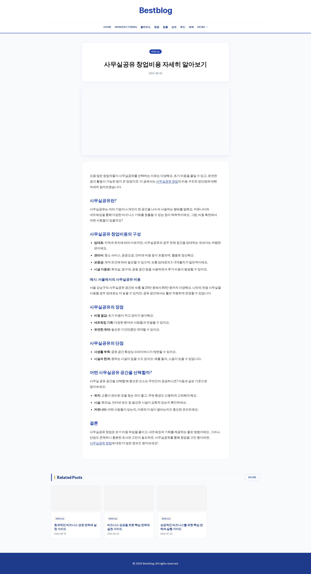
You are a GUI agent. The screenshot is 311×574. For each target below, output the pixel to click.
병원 (156, 27)
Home (107, 27)
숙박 (191, 27)
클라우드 (146, 27)
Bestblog (155, 10)
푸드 (182, 27)
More (202, 27)
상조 (174, 27)
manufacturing (126, 27)
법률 (165, 27)
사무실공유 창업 (167, 181)
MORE (252, 477)
